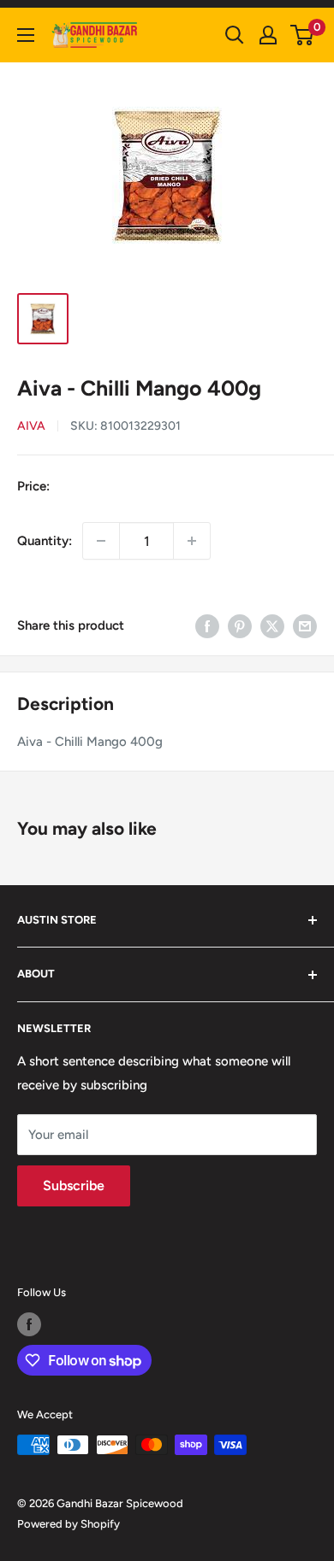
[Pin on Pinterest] (240, 625)
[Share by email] (305, 625)
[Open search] (234, 35)
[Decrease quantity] (101, 541)
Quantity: (44, 541)
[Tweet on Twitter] (272, 625)
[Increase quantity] (192, 541)
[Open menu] (25, 35)
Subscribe (73, 1185)
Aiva (31, 426)
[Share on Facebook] (207, 625)
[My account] (268, 35)
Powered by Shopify (68, 1523)
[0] (302, 35)
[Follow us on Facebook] (29, 1324)
